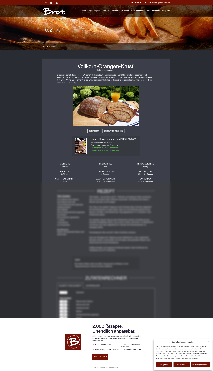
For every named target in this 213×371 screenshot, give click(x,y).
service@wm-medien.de (161, 3)
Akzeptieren (164, 364)
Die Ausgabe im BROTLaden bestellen (106, 147)
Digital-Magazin (94, 11)
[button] (208, 342)
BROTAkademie (137, 11)
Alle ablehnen (181, 364)
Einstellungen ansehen (200, 364)
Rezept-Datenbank (153, 11)
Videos (83, 11)
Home (45, 46)
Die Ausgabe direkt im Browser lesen (105, 150)
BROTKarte (124, 11)
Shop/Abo (166, 11)
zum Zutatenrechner (113, 131)
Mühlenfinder (113, 11)
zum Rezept (94, 131)
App (104, 11)
